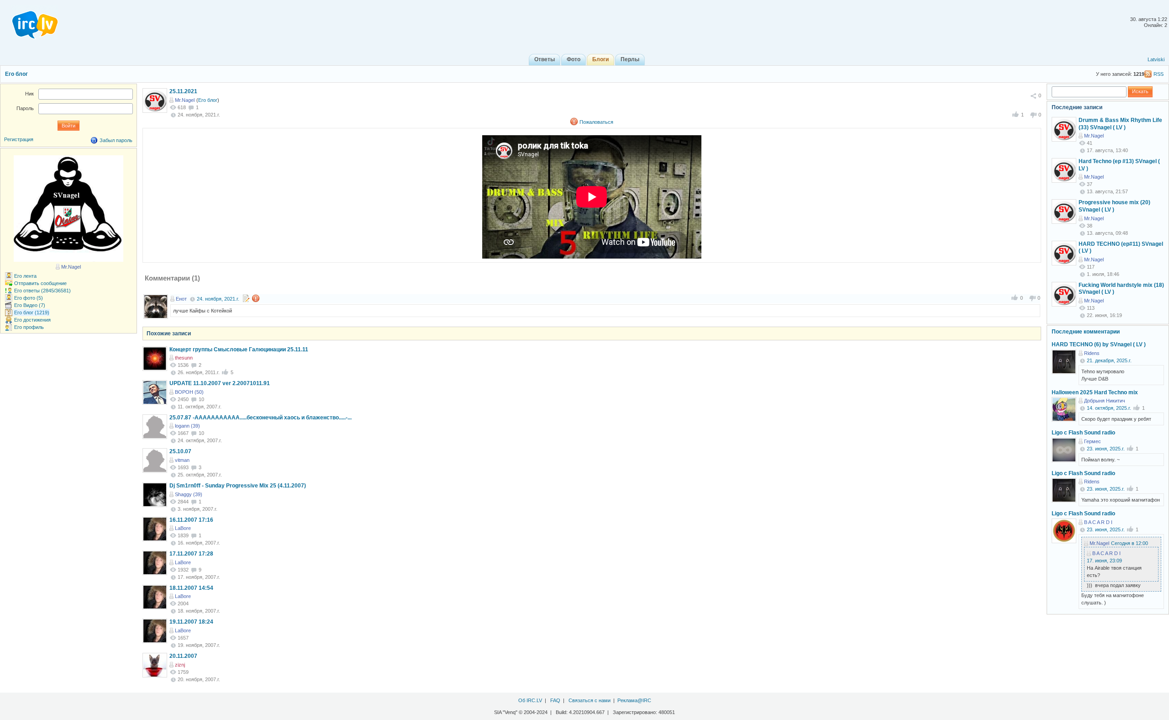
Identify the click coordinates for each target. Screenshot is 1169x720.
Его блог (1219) (31, 312)
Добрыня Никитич (1104, 400)
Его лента (25, 276)
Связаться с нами (590, 700)
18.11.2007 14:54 (191, 588)
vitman (182, 460)
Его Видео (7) (29, 305)
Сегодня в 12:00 (1129, 543)
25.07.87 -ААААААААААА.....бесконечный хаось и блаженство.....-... (260, 417)
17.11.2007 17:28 (191, 554)
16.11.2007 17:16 (191, 520)
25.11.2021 (183, 91)
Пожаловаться (596, 122)
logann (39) (187, 426)
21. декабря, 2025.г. (1109, 360)
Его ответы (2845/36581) (42, 290)
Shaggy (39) (188, 494)
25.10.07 (180, 451)
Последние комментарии (1086, 331)
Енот (181, 299)
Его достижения (32, 320)
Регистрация (18, 139)
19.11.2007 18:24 (191, 622)
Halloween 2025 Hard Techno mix (1095, 392)
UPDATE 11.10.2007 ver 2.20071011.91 (219, 383)
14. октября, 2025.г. (1109, 408)
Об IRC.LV (530, 700)
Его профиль (29, 327)
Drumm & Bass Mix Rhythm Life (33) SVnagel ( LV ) (1120, 124)
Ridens (1092, 353)
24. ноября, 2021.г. (218, 299)
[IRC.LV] (29, 22)
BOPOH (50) (189, 392)
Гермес (1092, 441)
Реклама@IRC (634, 700)
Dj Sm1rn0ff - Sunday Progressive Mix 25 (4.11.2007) (237, 485)
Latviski (1156, 59)
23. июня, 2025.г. (1106, 448)
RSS (1158, 74)
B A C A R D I (1098, 522)
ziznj (180, 664)
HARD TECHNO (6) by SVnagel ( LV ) (1099, 344)
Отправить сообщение (40, 283)
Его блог (16, 74)
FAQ (555, 700)
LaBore (183, 528)
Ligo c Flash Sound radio (1083, 432)
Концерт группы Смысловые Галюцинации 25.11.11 (238, 349)
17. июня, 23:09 (1104, 560)
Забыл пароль (116, 140)
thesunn (184, 357)
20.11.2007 (183, 656)
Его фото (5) (28, 298)
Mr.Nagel (185, 100)
